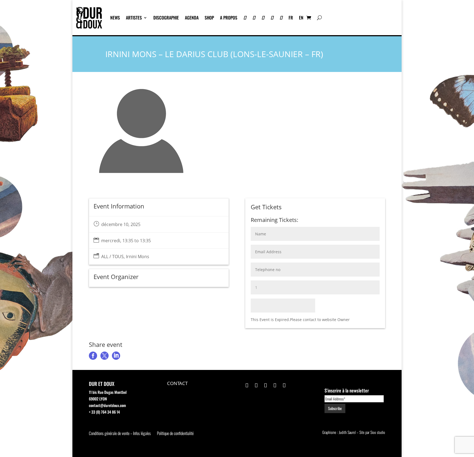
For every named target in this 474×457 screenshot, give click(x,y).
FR (291, 17)
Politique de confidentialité (175, 433)
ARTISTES (134, 17)
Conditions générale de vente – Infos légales (120, 433)
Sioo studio (377, 432)
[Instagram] (262, 18)
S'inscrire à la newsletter (347, 390)
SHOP (209, 17)
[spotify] (281, 18)
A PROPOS (228, 17)
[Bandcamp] (244, 18)
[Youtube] (253, 18)
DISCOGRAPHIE (166, 17)
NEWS (115, 17)
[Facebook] (271, 18)
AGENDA (192, 17)
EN (301, 17)
